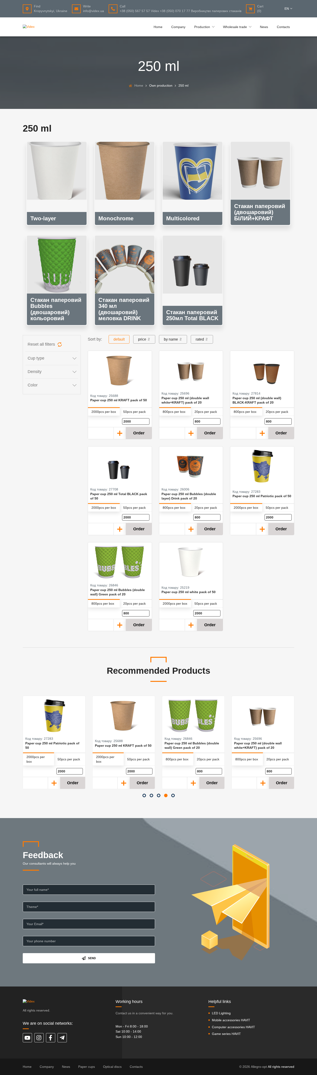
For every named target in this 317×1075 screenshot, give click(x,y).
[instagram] (39, 1037)
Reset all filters (41, 344)
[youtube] (27, 1037)
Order (139, 433)
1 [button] (144, 795)
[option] (54, 742)
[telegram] (62, 1037)
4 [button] (166, 795)
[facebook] (50, 1037)
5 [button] (173, 795)
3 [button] (158, 795)
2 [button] (151, 795)
